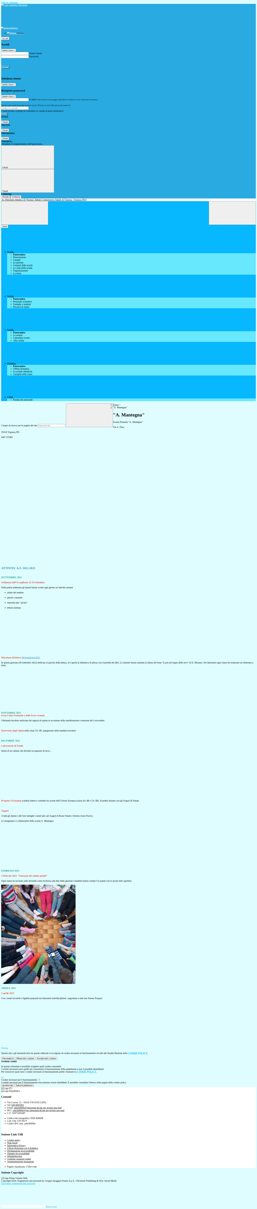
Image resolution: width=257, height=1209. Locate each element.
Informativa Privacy (16, 1145)
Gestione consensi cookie (19, 1159)
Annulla (5, 197)
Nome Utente (35, 53)
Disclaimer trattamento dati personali (18, 1183)
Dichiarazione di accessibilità (20, 1151)
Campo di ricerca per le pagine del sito (19, 425)
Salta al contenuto (9, 2)
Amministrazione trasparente (20, 1161)
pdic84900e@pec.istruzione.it (38, 1110)
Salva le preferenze (24, 1085)
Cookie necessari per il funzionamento (19, 1080)
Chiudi (5, 122)
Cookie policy (13, 1140)
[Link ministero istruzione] (14, 5)
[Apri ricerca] (232, 213)
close (4, 226)
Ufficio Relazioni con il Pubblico (22, 1148)
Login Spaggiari (77, 105)
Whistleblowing (14, 1156)
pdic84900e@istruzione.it (38, 1107)
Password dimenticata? (12, 62)
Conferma (16, 197)
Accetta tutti (46, 1058)
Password (33, 56)
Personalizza (8, 1058)
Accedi (5, 38)
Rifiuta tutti (25, 1058)
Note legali (12, 1143)
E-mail (32, 99)
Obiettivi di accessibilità (18, 1153)
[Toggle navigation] (24, 213)
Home (116, 404)
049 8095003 (17, 1105)
